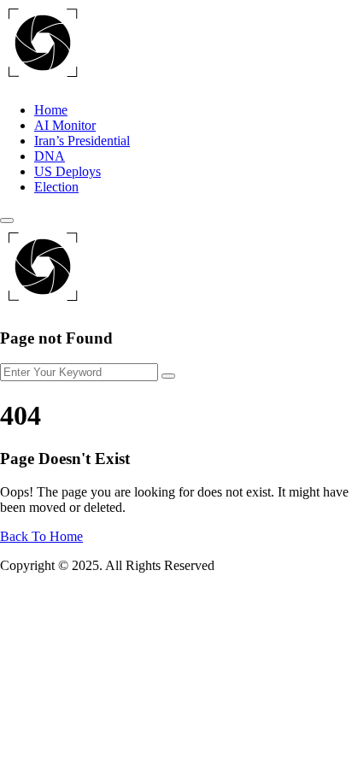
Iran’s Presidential (82, 140)
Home (50, 110)
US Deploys (67, 171)
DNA (49, 156)
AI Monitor (65, 125)
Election (56, 186)
